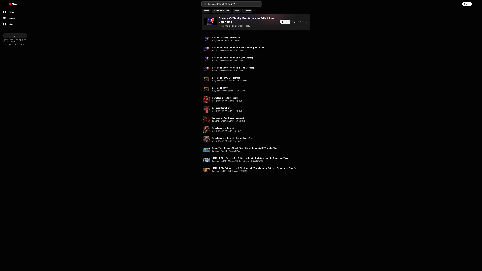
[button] (210, 21)
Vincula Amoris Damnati (223, 128)
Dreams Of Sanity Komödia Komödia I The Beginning (246, 20)
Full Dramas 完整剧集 (237, 171)
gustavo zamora (227, 91)
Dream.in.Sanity (225, 101)
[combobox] (235, 4)
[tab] (206, 11)
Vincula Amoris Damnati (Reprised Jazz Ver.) (232, 138)
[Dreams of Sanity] (257, 89)
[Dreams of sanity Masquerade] (257, 79)
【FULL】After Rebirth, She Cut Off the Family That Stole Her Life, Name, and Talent (250, 158)
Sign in (467, 4)
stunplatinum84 (225, 50)
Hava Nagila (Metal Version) (225, 98)
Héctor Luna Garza (228, 81)
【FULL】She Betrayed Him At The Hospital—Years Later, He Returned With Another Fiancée (254, 168)
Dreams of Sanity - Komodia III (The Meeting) (233, 68)
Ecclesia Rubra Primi (221, 108)
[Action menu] (307, 22)
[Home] (13, 4)
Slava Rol (229, 26)
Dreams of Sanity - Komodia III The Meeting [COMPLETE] (238, 48)
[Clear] (258, 4)
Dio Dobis (224, 40)
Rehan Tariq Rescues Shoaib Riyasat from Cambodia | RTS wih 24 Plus (244, 148)
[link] (15, 12)
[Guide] (4, 4)
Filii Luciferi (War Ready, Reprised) (228, 118)
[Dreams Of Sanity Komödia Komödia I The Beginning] (210, 22)
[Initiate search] (205, 4)
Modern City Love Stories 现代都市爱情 (245, 161)
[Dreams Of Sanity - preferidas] (257, 39)
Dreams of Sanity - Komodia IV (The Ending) (232, 58)
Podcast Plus (234, 151)
